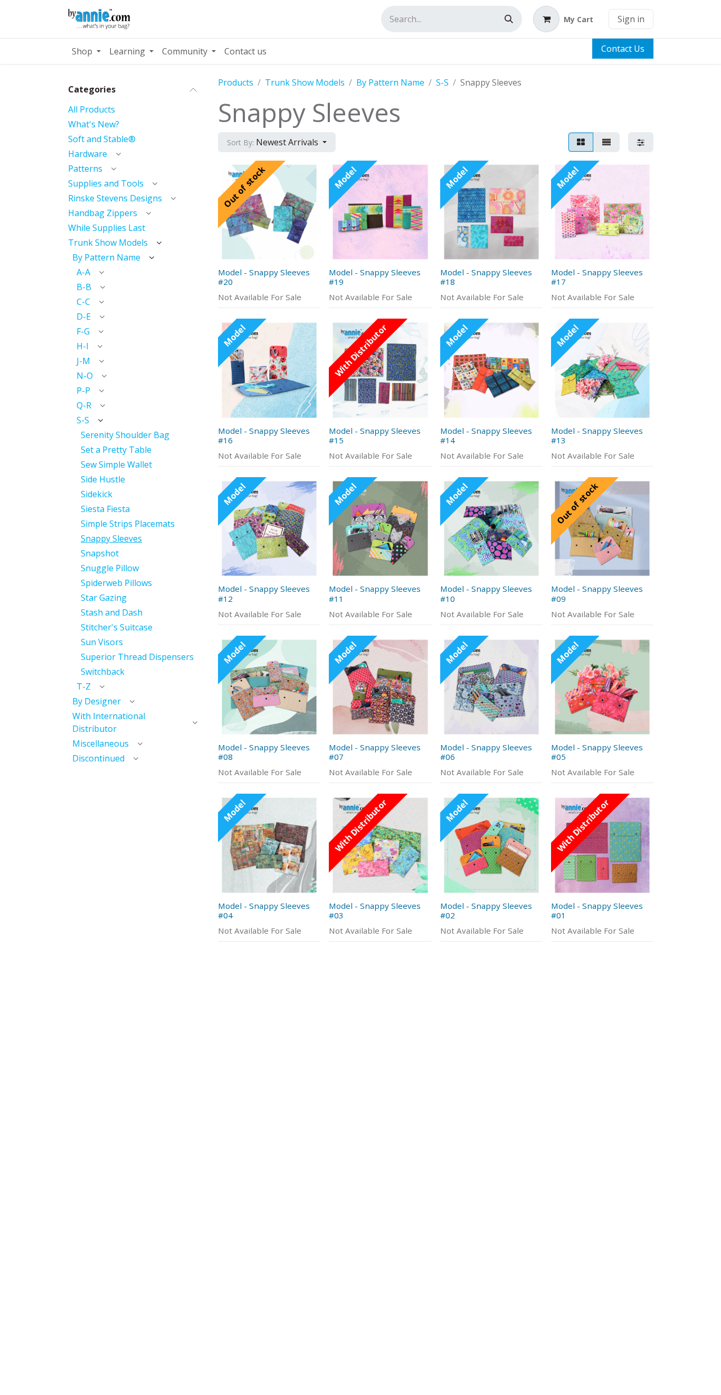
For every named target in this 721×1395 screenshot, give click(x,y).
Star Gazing (104, 597)
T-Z (84, 686)
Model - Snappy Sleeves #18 (486, 277)
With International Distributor (108, 722)
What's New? (93, 124)
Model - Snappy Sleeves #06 (486, 752)
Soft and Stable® (102, 139)
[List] (606, 142)
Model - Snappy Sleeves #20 (264, 277)
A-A (83, 272)
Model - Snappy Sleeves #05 (597, 752)
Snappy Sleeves (111, 538)
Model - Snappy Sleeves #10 (486, 593)
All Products (91, 109)
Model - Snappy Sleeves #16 (264, 435)
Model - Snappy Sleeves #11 (375, 593)
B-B (84, 287)
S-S (83, 420)
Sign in (631, 19)
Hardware (87, 154)
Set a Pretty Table (116, 449)
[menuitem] (86, 51)
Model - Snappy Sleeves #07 (375, 752)
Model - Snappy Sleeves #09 (597, 593)
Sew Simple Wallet (116, 464)
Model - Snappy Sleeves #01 (597, 910)
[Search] (509, 19)
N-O (85, 376)
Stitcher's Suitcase (117, 627)
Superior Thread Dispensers (137, 657)
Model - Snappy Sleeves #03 (375, 910)
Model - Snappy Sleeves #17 (597, 277)
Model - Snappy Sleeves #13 (597, 435)
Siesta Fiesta (105, 509)
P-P (83, 390)
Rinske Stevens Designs (115, 198)
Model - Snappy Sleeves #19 (375, 277)
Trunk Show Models (108, 242)
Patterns (85, 168)
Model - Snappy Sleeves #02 (486, 910)
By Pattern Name (106, 257)
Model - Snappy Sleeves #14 (486, 435)
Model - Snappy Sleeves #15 (375, 435)
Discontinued (98, 758)
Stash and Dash (112, 612)
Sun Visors (102, 642)
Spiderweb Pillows (116, 583)
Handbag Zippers (102, 213)
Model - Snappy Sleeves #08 (264, 752)
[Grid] (581, 142)
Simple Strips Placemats (128, 523)
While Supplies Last (106, 228)
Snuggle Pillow (110, 568)
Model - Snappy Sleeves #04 (264, 910)
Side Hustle (103, 479)
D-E (84, 316)
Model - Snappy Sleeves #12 (264, 593)
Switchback (103, 671)
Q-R (84, 405)
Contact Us (622, 48)
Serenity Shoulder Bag (125, 435)
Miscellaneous (100, 743)
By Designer (96, 701)
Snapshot (100, 553)
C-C (83, 302)
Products (235, 82)
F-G (83, 331)
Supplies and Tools (106, 183)
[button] (277, 142)
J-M (83, 361)
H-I (83, 346)
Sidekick (96, 494)
